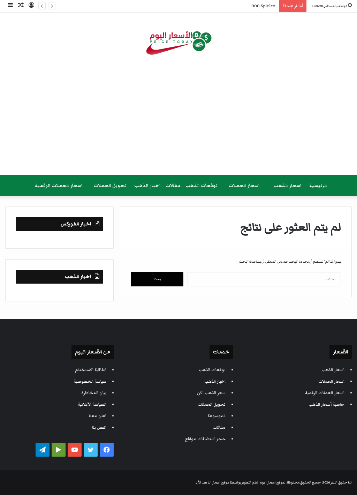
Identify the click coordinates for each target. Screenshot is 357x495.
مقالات (173, 185)
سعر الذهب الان (211, 393)
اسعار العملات (244, 185)
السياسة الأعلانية (92, 404)
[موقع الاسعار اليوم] (178, 42)
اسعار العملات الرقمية (59, 185)
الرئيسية (318, 185)
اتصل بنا (99, 427)
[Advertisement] (178, 119)
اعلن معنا (97, 416)
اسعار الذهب (288, 185)
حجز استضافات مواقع (205, 439)
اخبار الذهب (147, 185)
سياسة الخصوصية (90, 381)
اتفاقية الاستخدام (90, 370)
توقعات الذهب (201, 185)
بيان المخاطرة (93, 393)
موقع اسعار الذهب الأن (212, 482)
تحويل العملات (110, 185)
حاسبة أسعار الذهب (326, 404)
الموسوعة (216, 416)
